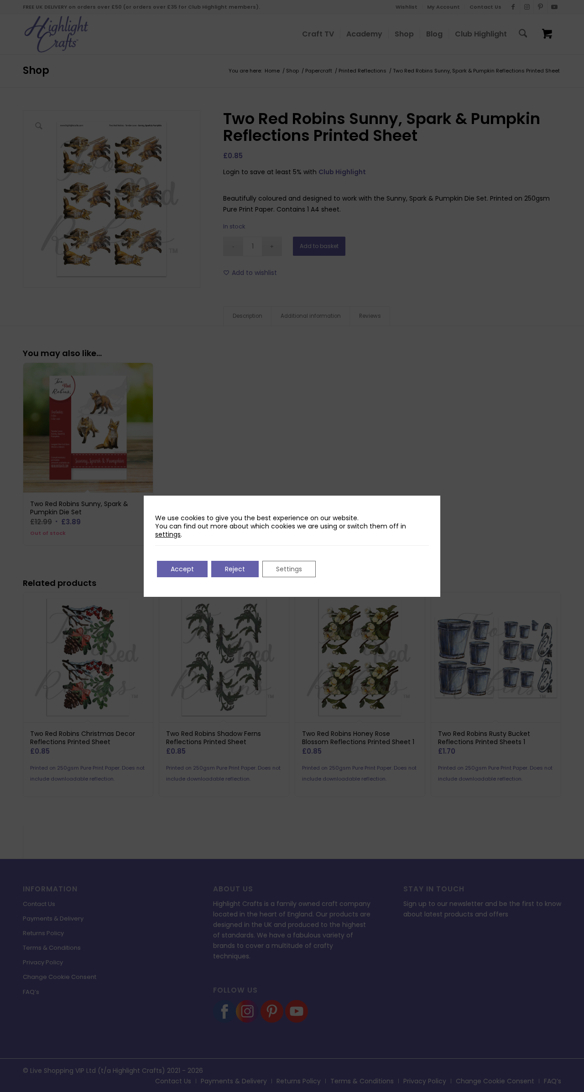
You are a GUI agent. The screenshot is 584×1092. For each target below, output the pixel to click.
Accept (182, 569)
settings (168, 534)
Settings (289, 569)
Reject (235, 569)
